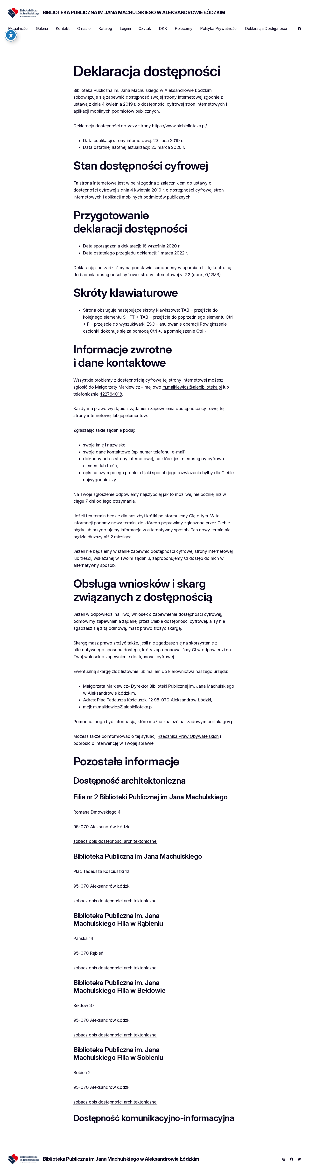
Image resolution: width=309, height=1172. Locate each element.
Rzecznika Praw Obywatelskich (188, 736)
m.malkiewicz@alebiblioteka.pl (192, 387)
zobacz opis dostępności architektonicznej (115, 841)
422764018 (111, 394)
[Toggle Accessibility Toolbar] (11, 35)
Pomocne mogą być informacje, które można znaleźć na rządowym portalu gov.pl (153, 721)
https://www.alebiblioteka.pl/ (179, 125)
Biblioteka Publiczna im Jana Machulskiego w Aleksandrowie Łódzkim (134, 12)
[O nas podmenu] (89, 28)
